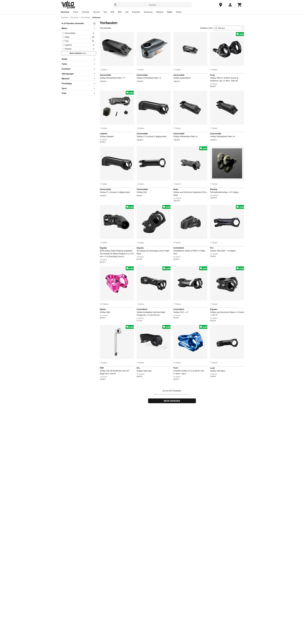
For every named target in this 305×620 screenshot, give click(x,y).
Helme (75, 12)
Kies (105, 12)
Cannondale (105, 75)
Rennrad (96, 12)
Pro (211, 247)
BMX (120, 12)
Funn (212, 75)
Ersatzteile (136, 12)
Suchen (152, 4)
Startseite (64, 17)
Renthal (213, 189)
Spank (103, 309)
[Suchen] (115, 4)
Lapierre (103, 133)
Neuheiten (65, 12)
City (126, 12)
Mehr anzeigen (172, 400)
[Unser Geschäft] (220, 4)
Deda (175, 189)
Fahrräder (85, 12)
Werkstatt (159, 12)
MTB (112, 12)
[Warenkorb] (239, 4)
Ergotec (103, 247)
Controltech (178, 247)
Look (212, 368)
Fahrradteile (85, 17)
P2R (102, 367)
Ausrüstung (148, 12)
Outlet (169, 12)
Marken (179, 12)
